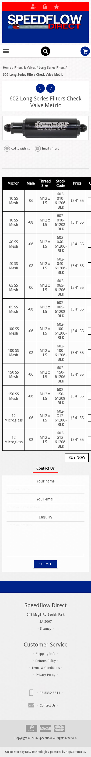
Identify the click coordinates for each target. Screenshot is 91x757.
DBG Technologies (37, 751)
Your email (45, 499)
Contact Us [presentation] (45, 468)
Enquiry (45, 517)
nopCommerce (75, 751)
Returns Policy (45, 661)
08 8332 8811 (50, 693)
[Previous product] (40, 88)
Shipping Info (45, 654)
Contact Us (47, 705)
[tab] (45, 468)
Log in (45, 6)
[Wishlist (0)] (56, 6)
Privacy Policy (45, 675)
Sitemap (45, 628)
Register (33, 6)
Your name (46, 481)
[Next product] (50, 88)
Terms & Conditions (46, 668)
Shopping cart (85, 51)
